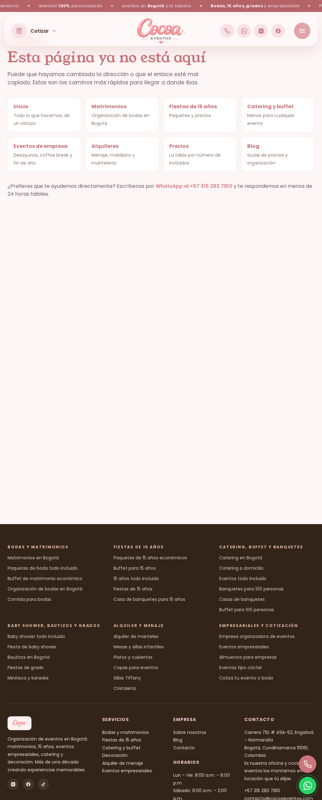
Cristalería (125, 688)
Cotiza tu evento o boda (246, 678)
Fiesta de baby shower (32, 647)
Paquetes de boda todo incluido (43, 568)
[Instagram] (261, 31)
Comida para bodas (29, 599)
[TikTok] (43, 784)
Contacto (184, 748)
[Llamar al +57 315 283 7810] (227, 31)
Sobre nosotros (189, 732)
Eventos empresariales (244, 647)
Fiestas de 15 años (133, 589)
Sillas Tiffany (127, 678)
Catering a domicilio (241, 568)
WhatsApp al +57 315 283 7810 (194, 186)
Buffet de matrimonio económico (45, 578)
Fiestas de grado (26, 667)
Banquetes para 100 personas (251, 589)
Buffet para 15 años (135, 568)
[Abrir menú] (302, 31)
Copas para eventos (136, 667)
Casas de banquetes (242, 599)
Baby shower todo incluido (36, 636)
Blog (177, 740)
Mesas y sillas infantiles (139, 647)
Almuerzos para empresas (248, 657)
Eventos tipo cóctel (240, 667)
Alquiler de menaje (122, 763)
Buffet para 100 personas (246, 610)
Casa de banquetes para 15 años (149, 599)
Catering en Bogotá (240, 558)
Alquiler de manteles (136, 636)
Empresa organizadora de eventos (257, 636)
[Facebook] (278, 31)
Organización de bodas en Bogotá (45, 589)
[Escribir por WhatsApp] (244, 31)
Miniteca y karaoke (28, 678)
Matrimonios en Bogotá (33, 558)
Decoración (115, 755)
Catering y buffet (121, 748)
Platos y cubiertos (133, 657)
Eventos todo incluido (242, 578)
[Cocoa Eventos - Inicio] (161, 31)
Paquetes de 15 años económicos (150, 558)
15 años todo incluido (136, 578)
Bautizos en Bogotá (29, 657)
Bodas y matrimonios (125, 732)
